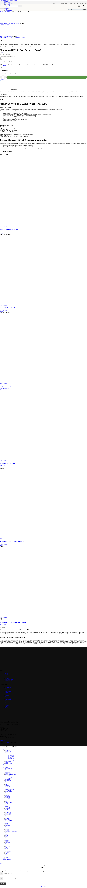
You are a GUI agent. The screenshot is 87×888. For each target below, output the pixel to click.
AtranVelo (7, 808)
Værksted (7, 676)
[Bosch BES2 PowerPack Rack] (35, 303)
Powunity (7, 837)
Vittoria (7, 854)
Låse (6, 784)
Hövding (7, 830)
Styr (6, 9)
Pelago (6, 836)
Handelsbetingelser (9, 679)
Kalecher (10, 775)
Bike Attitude (8, 813)
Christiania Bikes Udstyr (10, 774)
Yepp (6, 857)
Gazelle (7, 828)
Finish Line (7, 825)
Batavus (7, 811)
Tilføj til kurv (46, 77)
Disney (6, 822)
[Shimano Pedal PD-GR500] (35, 459)
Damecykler (8, 688)
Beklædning (8, 698)
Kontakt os (7, 674)
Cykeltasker (8, 780)
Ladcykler (7, 696)
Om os (6, 673)
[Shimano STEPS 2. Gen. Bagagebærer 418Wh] (35, 616)
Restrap (7, 843)
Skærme (7, 8)
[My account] (79, 6)
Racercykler (8, 692)
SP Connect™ (8, 851)
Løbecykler (10, 753)
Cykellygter (7, 779)
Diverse (9, 778)
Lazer (6, 834)
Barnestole (7, 772)
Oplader (10, 3)
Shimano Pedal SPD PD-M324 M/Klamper (12, 541)
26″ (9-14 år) (11, 760)
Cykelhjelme (8, 699)
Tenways (7, 852)
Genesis (7, 829)
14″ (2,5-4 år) (11, 755)
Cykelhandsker (8, 768)
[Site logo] (2, 8)
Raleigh (7, 840)
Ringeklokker (6, 388)
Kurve (6, 781)
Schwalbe (7, 845)
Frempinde (7, 5)
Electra (6, 823)
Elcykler (7, 695)
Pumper (7, 785)
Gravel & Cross (8, 763)
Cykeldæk (7, 4)
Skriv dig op (3, 883)
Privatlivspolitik (8, 680)
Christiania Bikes (9, 820)
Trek (6, 853)
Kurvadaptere (11, 783)
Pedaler (1, 465)
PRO (6, 839)
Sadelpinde (7, 7)
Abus (6, 806)
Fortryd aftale (43, 886)
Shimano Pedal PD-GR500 (7, 463)
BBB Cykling (8, 812)
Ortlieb (6, 835)
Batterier (7, 0)
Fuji (6, 826)
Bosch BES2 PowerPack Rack (8, 307)
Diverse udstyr (8, 792)
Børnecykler (8, 690)
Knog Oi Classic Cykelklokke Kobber (10, 386)
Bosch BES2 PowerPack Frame (9, 229)
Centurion (7, 819)
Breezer (7, 817)
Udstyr (6, 700)
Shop (6, 706)
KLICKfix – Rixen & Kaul (11, 831)
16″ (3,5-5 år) (11, 756)
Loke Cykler (6, 742)
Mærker (7, 704)
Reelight (7, 841)
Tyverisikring (8, 790)
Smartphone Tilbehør (9, 789)
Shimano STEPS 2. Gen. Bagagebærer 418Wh (13, 622)
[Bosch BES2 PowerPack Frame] (35, 225)
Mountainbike (8, 691)
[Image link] (10, 666)
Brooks (7, 818)
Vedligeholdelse (8, 10)
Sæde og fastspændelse (13, 777)
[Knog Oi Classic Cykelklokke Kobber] (35, 382)
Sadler (6, 788)
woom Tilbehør (8, 791)
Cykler (6, 707)
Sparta (6, 849)
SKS (6, 847)
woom (6, 856)
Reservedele (8, 702)
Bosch (5, 232)
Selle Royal (7, 846)
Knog (1, 388)
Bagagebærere (8, 773)
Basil (6, 809)
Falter (6, 824)
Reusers (7, 678)
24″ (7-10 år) (11, 758)
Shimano (5, 465)
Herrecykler (8, 687)
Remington (7, 842)
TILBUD (7, 705)
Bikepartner (7, 814)
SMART (7, 848)
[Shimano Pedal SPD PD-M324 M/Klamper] (35, 537)
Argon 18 (7, 807)
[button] (3, 460)
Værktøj (7, 11)
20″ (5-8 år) (10, 757)
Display (9, 2)
